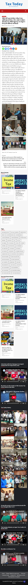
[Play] (2, 381)
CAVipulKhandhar (14, 237)
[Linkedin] (13, 49)
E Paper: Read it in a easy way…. (13, 573)
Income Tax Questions (14, 256)
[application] (14, 375)
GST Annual (4, 243)
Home (3, 573)
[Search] (25, 11)
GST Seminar (9, 152)
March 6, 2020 (11, 25)
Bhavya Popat (5, 25)
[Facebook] (6, 49)
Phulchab (18, 262)
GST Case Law (11, 243)
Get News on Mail (21, 575)
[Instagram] (11, 49)
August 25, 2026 (5, 193)
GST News (22, 243)
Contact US (13, 575)
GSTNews (3, 245)
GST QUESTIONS (5, 248)
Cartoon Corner (5, 575)
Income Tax (14, 152)
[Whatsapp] (3, 49)
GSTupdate (18, 248)
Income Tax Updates (15, 259)
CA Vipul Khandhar (5, 237)
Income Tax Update (5, 259)
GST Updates (4, 251)
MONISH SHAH (11, 262)
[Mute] (23, 381)
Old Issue (23, 573)
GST (5, 152)
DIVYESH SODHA (23, 237)
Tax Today (14, 3)
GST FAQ (17, 243)
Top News (4, 16)
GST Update (12, 248)
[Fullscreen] (25, 381)
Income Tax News (5, 256)
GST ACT (18, 240)
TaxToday (19, 264)
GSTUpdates (11, 251)
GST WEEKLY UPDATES (19, 251)
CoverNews (20, 581)
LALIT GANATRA (5, 262)
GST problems (19, 245)
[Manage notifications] (24, 582)
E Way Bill (4, 240)
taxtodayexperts (14, 267)
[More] (16, 49)
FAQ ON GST (9, 240)
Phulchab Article (5, 264)
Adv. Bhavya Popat (5, 232)
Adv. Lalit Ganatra (15, 232)
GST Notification (10, 245)
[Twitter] (8, 49)
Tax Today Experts (5, 267)
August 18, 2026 (5, 222)
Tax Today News (5, 270)
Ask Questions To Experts (14, 576)
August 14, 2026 (5, 355)
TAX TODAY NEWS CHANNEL (15, 270)
